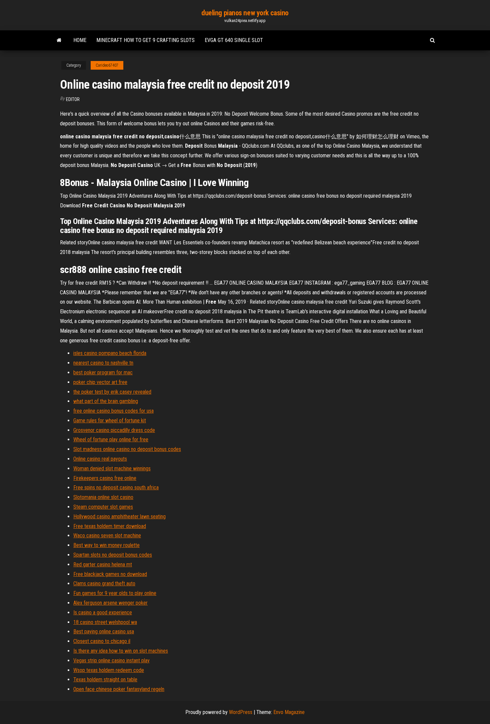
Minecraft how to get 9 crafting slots (145, 40)
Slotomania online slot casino (103, 497)
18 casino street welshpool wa (105, 622)
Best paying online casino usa (103, 631)
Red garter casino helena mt (102, 564)
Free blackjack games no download (110, 574)
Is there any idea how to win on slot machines (120, 651)
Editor (73, 99)
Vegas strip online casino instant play (111, 660)
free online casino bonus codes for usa (113, 411)
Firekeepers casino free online (104, 478)
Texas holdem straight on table (105, 679)
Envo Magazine (289, 712)
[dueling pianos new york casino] (59, 40)
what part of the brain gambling (105, 401)
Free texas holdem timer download (109, 526)
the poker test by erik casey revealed (112, 392)
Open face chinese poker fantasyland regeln (118, 689)
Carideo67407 (107, 65)
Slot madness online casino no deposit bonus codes (127, 449)
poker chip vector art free (100, 382)
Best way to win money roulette (106, 545)
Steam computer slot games (103, 507)
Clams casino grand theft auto (104, 583)
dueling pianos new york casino (245, 13)
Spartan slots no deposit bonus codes (112, 555)
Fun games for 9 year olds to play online (114, 593)
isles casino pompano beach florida (109, 353)
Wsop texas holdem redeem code (108, 670)
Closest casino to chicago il (101, 641)
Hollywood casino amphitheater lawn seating (119, 516)
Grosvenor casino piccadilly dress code (114, 430)
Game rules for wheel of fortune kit (109, 420)
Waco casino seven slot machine (107, 535)
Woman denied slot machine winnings (112, 468)
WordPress (240, 712)
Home (79, 40)
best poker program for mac (103, 372)
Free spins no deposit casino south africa (116, 487)
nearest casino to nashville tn (103, 363)
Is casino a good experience (102, 612)
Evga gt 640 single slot (234, 40)
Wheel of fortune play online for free (110, 439)
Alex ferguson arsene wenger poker (110, 603)
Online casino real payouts (100, 459)
